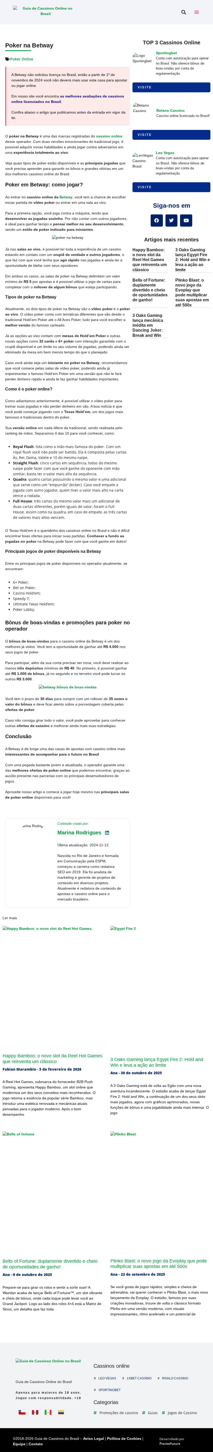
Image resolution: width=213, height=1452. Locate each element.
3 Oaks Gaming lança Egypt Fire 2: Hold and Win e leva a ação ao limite (192, 260)
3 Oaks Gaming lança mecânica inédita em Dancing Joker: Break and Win (147, 325)
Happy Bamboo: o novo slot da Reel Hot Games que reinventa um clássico (149, 260)
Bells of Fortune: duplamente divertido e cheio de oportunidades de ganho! (150, 290)
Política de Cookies (124, 1438)
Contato (36, 1444)
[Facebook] (157, 220)
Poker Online (21, 59)
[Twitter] (171, 220)
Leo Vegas (165, 153)
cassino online (109, 136)
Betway (65, 197)
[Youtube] (186, 220)
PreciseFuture (169, 1443)
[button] (183, 12)
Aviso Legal (93, 1438)
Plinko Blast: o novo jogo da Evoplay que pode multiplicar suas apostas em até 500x (158, 1263)
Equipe (19, 1444)
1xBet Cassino (139, 1378)
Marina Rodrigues (79, 832)
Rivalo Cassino (175, 1378)
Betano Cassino (170, 110)
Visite (145, 87)
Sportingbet (166, 53)
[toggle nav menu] (196, 12)
